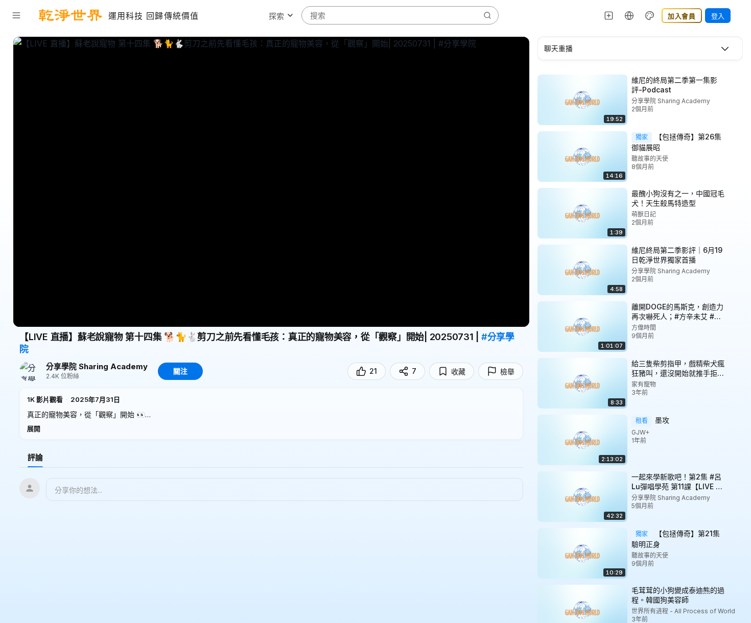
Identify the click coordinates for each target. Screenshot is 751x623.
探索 (276, 16)
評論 (35, 457)
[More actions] (736, 80)
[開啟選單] (16, 15)
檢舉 (507, 371)
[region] (271, 182)
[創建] (609, 15)
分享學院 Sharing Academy (97, 366)
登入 (717, 16)
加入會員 (682, 16)
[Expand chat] (725, 48)
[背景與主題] (650, 15)
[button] (271, 414)
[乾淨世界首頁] (70, 15)
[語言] (629, 15)
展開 (33, 428)
